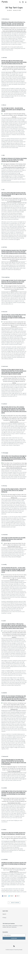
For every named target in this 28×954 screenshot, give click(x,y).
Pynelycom (11, 949)
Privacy (4, 917)
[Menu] (25, 2)
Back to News (15, 902)
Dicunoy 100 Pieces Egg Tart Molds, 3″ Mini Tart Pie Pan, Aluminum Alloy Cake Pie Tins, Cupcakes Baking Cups (13, 490)
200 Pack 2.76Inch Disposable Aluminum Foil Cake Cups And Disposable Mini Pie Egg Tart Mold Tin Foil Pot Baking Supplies (13, 194)
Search (4, 914)
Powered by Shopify (18, 949)
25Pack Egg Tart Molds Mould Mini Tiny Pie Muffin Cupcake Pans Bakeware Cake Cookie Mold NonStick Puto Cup (13, 539)
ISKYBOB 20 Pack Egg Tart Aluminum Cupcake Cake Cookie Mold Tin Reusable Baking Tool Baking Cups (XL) (13, 864)
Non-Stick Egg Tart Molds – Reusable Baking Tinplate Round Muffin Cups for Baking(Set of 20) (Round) (13, 109)
